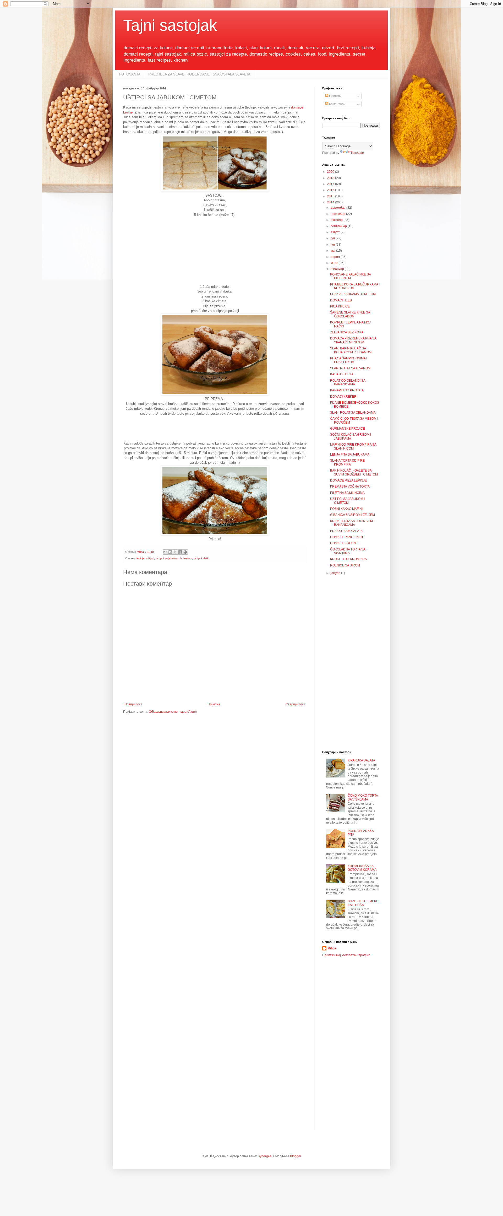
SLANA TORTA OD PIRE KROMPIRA (347, 462)
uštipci (150, 558)
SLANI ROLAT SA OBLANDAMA (353, 412)
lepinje (140, 558)
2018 (331, 178)
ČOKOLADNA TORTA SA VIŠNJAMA (347, 551)
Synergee (265, 1156)
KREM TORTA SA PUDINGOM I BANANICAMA (352, 523)
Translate (357, 153)
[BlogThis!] (170, 552)
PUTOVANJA (129, 74)
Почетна (213, 704)
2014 (331, 202)
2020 (331, 172)
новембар (338, 214)
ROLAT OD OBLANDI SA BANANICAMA (347, 382)
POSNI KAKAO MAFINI (346, 509)
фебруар (338, 269)
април (336, 257)
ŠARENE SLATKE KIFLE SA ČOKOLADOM (350, 314)
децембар (338, 207)
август (336, 232)
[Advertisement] (215, 250)
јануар (336, 573)
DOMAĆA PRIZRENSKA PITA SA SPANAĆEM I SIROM (353, 340)
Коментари (337, 104)
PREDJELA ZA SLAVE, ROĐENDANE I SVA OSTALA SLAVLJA (199, 74)
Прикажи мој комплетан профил (346, 955)
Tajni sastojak (170, 25)
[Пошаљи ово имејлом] (165, 552)
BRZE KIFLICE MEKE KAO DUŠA (363, 903)
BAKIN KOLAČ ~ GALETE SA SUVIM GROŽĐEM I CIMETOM (354, 472)
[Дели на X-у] (175, 552)
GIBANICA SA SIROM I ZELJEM (352, 515)
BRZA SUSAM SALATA (346, 531)
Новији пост (133, 704)
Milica (331, 948)
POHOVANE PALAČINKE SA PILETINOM (350, 276)
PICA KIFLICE (340, 306)
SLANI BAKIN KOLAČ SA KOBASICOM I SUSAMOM (350, 350)
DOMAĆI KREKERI (343, 396)
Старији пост (295, 704)
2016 (331, 190)
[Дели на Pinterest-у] (185, 552)
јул (333, 238)
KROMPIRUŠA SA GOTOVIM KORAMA (362, 868)
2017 (331, 184)
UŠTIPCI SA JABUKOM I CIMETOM (347, 500)
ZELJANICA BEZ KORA (346, 332)
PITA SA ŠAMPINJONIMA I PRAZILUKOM (348, 360)
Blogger (295, 1156)
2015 (331, 196)
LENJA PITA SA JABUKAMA (349, 454)
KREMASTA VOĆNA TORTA (350, 486)
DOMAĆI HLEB (341, 300)
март (335, 263)
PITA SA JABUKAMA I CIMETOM (353, 294)
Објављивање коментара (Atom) (173, 712)
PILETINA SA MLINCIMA (347, 493)
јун (333, 244)
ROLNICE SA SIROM (345, 565)
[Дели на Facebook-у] (180, 552)
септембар (339, 226)
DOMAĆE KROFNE (344, 543)
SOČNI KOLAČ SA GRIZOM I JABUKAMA (350, 436)
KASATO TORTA (341, 374)
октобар (337, 220)
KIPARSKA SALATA (361, 760)
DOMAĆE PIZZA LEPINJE (348, 480)
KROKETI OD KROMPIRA (348, 559)
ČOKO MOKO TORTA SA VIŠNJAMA (363, 797)
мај (333, 250)
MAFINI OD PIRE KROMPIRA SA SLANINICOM (353, 446)
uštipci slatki (201, 558)
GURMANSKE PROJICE (347, 428)
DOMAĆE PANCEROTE (347, 537)
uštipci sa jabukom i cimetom (174, 558)
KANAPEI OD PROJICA (347, 390)
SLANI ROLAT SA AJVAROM (350, 368)
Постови (335, 96)
